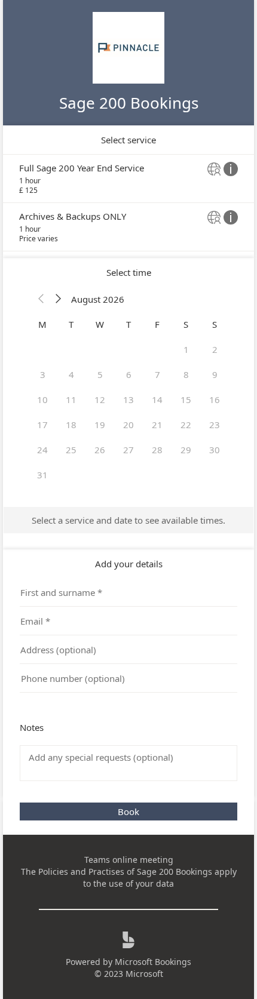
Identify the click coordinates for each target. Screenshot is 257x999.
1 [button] (186, 349)
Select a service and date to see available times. (128, 520)
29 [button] (185, 450)
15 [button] (185, 399)
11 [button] (71, 399)
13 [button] (128, 399)
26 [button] (99, 450)
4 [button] (71, 374)
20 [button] (128, 425)
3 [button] (42, 374)
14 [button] (157, 399)
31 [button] (42, 475)
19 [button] (99, 425)
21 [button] (157, 425)
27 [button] (128, 450)
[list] (128, 202)
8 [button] (186, 374)
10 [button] (42, 399)
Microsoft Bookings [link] (153, 961)
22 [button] (185, 425)
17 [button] (42, 425)
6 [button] (128, 374)
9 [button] (215, 374)
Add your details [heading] (129, 564)
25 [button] (71, 450)
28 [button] (157, 450)
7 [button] (157, 374)
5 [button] (100, 374)
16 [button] (214, 399)
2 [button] (215, 349)
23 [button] (214, 425)
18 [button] (71, 425)
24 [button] (42, 450)
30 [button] (214, 450)
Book (128, 811)
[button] (41, 299)
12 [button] (99, 399)
